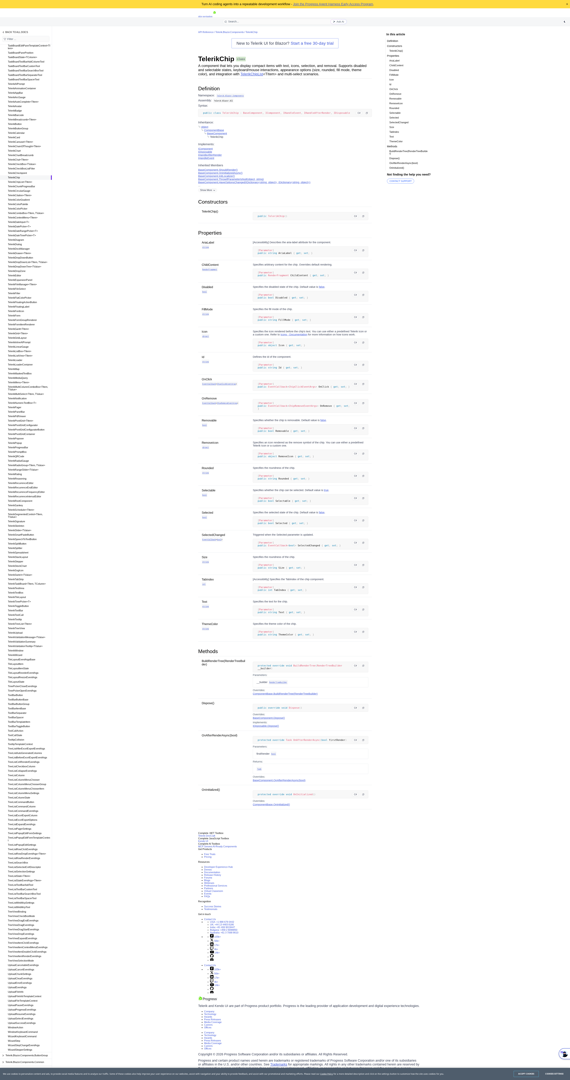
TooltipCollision (16, 739)
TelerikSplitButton (17, 543)
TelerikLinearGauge (18, 347)
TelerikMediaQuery (18, 378)
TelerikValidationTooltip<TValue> (25, 646)
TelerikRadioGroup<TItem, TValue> (26, 465)
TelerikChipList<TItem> (20, 182)
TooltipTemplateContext (20, 744)
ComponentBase (214, 130)
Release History (212, 875)
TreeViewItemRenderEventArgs (24, 956)
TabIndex (208, 579)
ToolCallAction (15, 731)
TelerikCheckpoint (17, 173)
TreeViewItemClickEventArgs (23, 943)
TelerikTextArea (16, 588)
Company (209, 1011)
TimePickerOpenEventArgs (22, 690)
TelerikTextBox (15, 592)
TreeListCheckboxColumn (21, 766)
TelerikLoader (15, 360)
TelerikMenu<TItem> (18, 382)
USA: (222, 922)
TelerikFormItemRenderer (21, 324)
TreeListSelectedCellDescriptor (24, 867)
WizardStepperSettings (20, 1050)
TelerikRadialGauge (18, 461)
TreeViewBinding (17, 911)
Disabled (207, 287)
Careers (208, 1025)
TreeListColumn (16, 775)
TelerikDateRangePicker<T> (23, 231)
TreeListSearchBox (18, 862)
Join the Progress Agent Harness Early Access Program (333, 4)
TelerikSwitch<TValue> (20, 575)
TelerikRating (15, 474)
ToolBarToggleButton (19, 726)
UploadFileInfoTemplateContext (24, 996)
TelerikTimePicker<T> (19, 601)
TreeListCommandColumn (22, 806)
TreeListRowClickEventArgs (23, 849)
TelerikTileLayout (17, 597)
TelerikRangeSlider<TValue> (23, 469)
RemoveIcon (210, 442)
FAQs (207, 896)
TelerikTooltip (15, 619)
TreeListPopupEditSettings (22, 845)
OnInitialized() (211, 789)
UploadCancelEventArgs (21, 969)
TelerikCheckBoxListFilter (21, 168)
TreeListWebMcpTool (19, 907)
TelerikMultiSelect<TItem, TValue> (26, 394)
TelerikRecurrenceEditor (20, 483)
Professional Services (215, 885)
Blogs (207, 880)
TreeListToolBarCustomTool (22, 889)
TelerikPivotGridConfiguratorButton (26, 429)
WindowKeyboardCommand (23, 1032)
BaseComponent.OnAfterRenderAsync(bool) (279, 780)
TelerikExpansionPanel (20, 280)
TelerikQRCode (16, 456)
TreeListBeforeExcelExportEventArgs (27, 757)
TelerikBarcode (16, 115)
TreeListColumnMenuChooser (24, 780)
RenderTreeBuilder (278, 682)
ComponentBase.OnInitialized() (271, 804)
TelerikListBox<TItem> (19, 351)
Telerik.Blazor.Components (229, 32)
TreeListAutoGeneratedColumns (25, 753)
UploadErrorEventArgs (20, 983)
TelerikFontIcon (16, 311)
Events (207, 893)
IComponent (205, 148)
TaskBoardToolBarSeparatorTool (25, 75)
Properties (210, 233)
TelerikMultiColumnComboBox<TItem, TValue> (28, 388)
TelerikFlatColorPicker (19, 298)
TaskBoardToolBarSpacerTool (23, 79)
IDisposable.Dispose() (266, 726)
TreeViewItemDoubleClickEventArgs (27, 952)
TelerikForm (14, 315)
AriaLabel (208, 242)
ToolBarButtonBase (18, 699)
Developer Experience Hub (218, 867)
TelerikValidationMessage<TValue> (26, 637)
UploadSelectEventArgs (20, 1018)
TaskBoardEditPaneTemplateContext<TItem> (29, 47)
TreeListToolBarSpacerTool (22, 898)
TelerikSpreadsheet (18, 552)
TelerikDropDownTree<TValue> (24, 266)
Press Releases (212, 1019)
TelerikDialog (15, 244)
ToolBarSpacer (16, 717)
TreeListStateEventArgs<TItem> (24, 880)
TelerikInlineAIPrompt (19, 342)
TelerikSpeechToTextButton (22, 539)
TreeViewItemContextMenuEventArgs (28, 947)
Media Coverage (213, 1022)
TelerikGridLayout (17, 338)
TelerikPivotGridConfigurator (23, 425)
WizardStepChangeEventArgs (24, 1045)
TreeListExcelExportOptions (22, 820)
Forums (208, 877)
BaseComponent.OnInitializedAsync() (220, 173)
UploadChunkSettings (19, 974)
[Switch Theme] (564, 21)
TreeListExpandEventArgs (21, 824)
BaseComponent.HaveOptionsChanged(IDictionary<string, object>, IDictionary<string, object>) (254, 182)
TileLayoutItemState (18, 668)
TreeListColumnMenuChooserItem (26, 788)
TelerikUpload (15, 633)
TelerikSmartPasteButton (21, 535)
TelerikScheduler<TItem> (21, 510)
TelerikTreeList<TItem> (20, 624)
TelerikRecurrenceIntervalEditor (24, 496)
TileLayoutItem (15, 664)
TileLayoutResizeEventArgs (22, 677)
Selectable (208, 490)
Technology (210, 1014)
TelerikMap (13, 369)
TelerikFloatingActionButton (22, 302)
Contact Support (401, 181)
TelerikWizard (15, 655)
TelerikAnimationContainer (22, 88)
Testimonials (210, 909)
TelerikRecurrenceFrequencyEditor (26, 492)
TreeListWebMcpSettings (21, 903)
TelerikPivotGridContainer (21, 434)
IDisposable (205, 151)
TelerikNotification (17, 398)
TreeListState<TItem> (19, 876)
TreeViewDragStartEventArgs (23, 929)
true (326, 490)
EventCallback (209, 384)
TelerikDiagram (16, 240)
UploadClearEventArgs (20, 978)
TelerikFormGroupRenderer (22, 320)
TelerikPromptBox (17, 452)
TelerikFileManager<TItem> (22, 284)
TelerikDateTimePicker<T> (22, 235)
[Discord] (212, 960)
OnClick (207, 379)
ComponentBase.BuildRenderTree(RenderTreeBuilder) (285, 693)
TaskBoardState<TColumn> (22, 57)
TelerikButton (15, 124)
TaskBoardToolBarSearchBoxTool (25, 70)
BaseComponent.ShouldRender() (218, 169)
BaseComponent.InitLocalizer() (216, 176)
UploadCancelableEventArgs (23, 965)
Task (259, 769)
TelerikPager (14, 407)
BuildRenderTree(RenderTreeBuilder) (408, 152)
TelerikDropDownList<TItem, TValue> (27, 262)
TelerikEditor (14, 275)
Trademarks (278, 1064)
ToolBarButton (15, 695)
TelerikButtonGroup (18, 128)
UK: (222, 924)
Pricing (208, 857)
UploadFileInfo (15, 992)
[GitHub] (212, 957)
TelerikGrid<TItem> (18, 333)
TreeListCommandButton (21, 802)
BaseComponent (217, 133)
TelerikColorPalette (18, 204)
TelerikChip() (210, 211)
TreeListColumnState (19, 797)
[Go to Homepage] (214, 16)
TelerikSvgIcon (15, 570)
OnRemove (209, 398)
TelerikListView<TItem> (20, 355)
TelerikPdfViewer (17, 416)
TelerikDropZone (17, 271)
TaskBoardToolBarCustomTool (24, 66)
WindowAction (15, 1027)
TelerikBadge (15, 110)
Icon (204, 331)
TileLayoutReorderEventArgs (23, 673)
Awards (208, 1017)
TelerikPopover (16, 438)
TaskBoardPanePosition (20, 53)
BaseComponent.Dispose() (269, 717)
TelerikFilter (14, 293)
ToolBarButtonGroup (18, 704)
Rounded (208, 468)
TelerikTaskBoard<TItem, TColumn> (27, 584)
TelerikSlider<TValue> (19, 530)
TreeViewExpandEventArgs (22, 938)
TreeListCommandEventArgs (23, 811)
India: (222, 927)
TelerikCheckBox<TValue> (22, 164)
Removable (209, 420)
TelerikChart (14, 151)
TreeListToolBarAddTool (20, 885)
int (204, 584)
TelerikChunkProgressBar (21, 186)
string (205, 247)
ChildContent (210, 264)
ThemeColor (210, 624)
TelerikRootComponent (20, 501)
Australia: (224, 932)
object (204, 126)
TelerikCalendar (16, 133)
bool (204, 291)
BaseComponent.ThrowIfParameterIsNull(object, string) (231, 179)
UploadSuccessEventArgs (22, 1023)
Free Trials (209, 854)
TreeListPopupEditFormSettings (25, 833)
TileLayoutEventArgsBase (21, 659)
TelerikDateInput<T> (18, 222)
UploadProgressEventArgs (22, 1009)
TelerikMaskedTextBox (20, 373)
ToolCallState (15, 735)
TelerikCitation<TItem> (20, 195)
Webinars (209, 883)
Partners (208, 888)
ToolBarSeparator (17, 713)
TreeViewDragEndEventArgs (23, 920)
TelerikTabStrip (16, 579)
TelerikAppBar (15, 93)
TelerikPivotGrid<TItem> (20, 420)
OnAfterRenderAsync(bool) (219, 735)
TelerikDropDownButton (20, 257)
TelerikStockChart (17, 566)
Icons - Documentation (294, 334)
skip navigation (205, 16)
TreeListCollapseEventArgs (22, 771)
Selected (207, 512)
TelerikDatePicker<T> (19, 226)
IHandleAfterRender (210, 155)
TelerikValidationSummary (21, 641)
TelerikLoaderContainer (20, 364)
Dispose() (208, 703)
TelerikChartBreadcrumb (21, 155)
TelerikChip (14, 177)
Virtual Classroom (213, 891)
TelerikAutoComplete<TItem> (23, 102)
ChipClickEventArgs (226, 384)
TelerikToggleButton (18, 606)
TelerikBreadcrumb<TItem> (22, 119)
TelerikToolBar (15, 610)
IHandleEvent (206, 158)
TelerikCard (14, 137)
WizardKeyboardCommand (22, 1036)
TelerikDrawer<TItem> (19, 253)
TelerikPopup (15, 443)
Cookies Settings (554, 1073)
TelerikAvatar (15, 106)
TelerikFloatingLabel (18, 306)
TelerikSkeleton (16, 526)
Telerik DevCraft (206, 836)
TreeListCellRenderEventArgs (23, 762)
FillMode (207, 309)
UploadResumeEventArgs (21, 1014)
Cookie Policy (326, 1073)
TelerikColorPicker (17, 208)
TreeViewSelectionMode (21, 960)
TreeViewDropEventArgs (21, 934)
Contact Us (210, 919)
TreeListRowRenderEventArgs (24, 858)
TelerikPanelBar (16, 412)
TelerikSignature (16, 521)
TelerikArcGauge (17, 97)
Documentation (212, 872)
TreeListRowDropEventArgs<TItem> (27, 854)
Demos (208, 869)
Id (203, 357)
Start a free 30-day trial (312, 43)
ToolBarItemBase (17, 708)
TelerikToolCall (16, 615)
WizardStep (14, 1041)
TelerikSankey (15, 505)
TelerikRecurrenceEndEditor (23, 487)
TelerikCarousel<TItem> (20, 142)
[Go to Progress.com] (207, 1000)
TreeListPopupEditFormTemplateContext (29, 839)
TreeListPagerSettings (19, 829)
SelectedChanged (213, 535)
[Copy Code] (367, 113)
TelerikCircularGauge (19, 191)
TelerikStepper (15, 561)
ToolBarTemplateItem (19, 722)
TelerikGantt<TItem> (18, 329)
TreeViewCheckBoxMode (21, 916)
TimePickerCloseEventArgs (22, 686)
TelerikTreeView (16, 628)
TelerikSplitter (15, 548)
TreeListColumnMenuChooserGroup (27, 784)
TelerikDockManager (19, 249)
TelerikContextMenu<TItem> (23, 217)
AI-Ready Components (225, 846)
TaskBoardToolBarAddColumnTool (26, 61)
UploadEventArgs (17, 987)
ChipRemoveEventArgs (227, 403)
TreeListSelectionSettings (21, 871)
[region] (285, 1074)
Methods (208, 651)
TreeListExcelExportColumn (22, 815)
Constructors (213, 202)
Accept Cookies (526, 1073)
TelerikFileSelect (17, 289)
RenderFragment (209, 269)
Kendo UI (203, 841)
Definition (209, 88)
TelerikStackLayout (18, 557)
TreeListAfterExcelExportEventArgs (26, 748)
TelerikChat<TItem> (18, 159)
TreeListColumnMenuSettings (23, 793)
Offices (207, 1027)
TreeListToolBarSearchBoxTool (24, 894)
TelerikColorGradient (19, 200)
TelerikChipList (251, 74)
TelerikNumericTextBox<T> (22, 403)
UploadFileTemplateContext (22, 1001)
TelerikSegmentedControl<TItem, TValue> (25, 515)
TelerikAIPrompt (16, 84)
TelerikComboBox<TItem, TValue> (26, 213)
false (321, 286)
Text (204, 601)
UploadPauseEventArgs (20, 1005)
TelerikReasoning (17, 478)
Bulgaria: (223, 930)
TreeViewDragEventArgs (21, 925)
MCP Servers (205, 846)
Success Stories (212, 906)
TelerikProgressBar (18, 447)
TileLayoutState (16, 682)
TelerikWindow (15, 650)
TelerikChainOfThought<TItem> (24, 146)
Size (204, 557)
